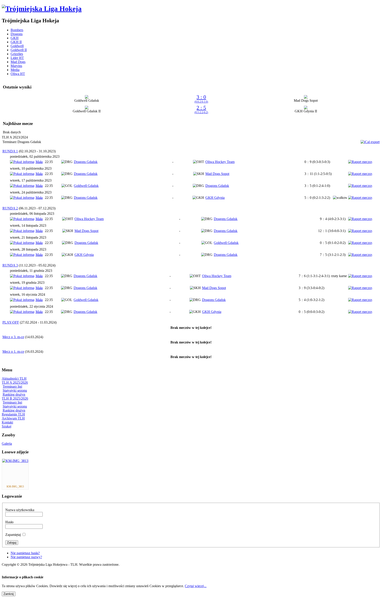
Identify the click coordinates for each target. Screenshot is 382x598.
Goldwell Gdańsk (86, 186)
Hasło (9, 522)
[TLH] (42, 9)
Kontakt (7, 422)
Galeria (7, 443)
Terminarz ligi (12, 386)
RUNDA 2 (10, 208)
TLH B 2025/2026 (15, 398)
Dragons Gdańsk (85, 162)
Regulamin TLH (13, 414)
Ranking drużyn (14, 394)
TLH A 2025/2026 (15, 382)
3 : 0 (201, 98)
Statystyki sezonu (15, 390)
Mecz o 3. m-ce (13, 337)
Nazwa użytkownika (19, 510)
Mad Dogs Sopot (217, 174)
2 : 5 (201, 109)
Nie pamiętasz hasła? (25, 553)
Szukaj (6, 426)
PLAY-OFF (10, 322)
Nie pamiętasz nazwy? (26, 557)
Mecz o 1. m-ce (13, 351)
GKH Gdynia (215, 197)
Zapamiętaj (13, 535)
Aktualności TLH (14, 378)
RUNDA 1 (10, 151)
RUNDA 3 (10, 265)
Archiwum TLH (13, 418)
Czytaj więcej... (195, 586)
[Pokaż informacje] (22, 162)
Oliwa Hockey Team (220, 162)
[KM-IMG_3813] (15, 461)
